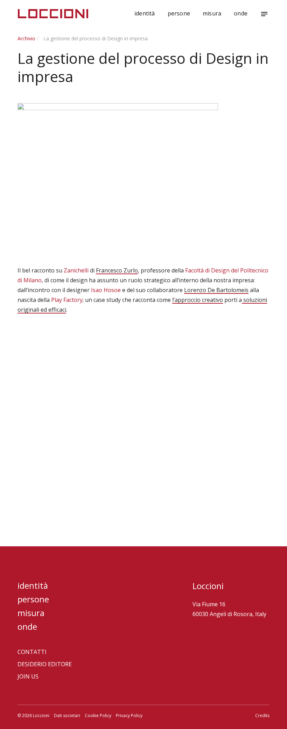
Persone (179, 13)
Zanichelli (76, 270)
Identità (144, 13)
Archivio (26, 38)
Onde (240, 13)
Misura (212, 13)
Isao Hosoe (106, 290)
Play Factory (67, 300)
